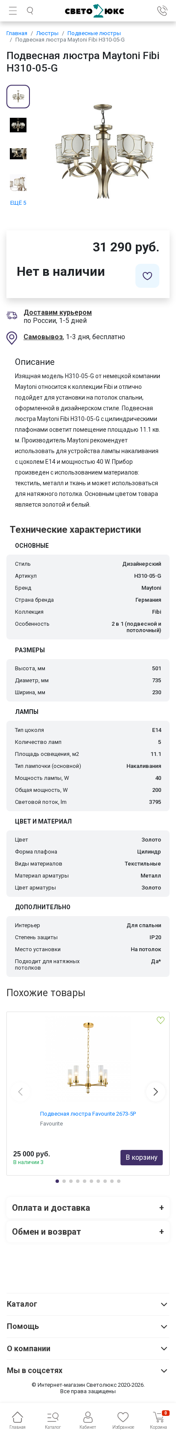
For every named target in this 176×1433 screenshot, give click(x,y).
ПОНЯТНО (88, 1385)
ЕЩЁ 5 (18, 203)
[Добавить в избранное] (147, 276)
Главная (16, 33)
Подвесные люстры (94, 33)
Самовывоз (43, 337)
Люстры (47, 33)
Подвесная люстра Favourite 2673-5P (88, 1114)
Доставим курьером (57, 312)
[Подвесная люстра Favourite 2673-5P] (88, 1059)
